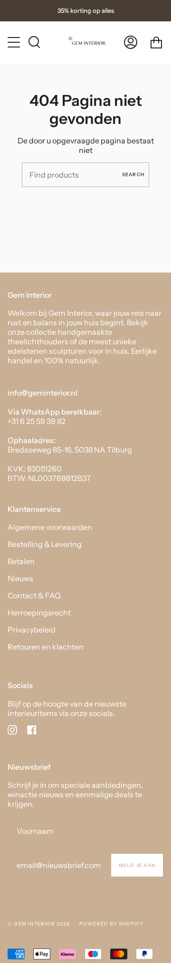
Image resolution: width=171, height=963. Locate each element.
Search (133, 174)
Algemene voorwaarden (50, 527)
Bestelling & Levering (45, 544)
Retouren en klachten (46, 646)
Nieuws (20, 578)
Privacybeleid (32, 629)
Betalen (21, 561)
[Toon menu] (15, 42)
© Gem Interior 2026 (39, 924)
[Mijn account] (131, 42)
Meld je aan (137, 865)
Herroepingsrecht (39, 612)
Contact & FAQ (34, 595)
